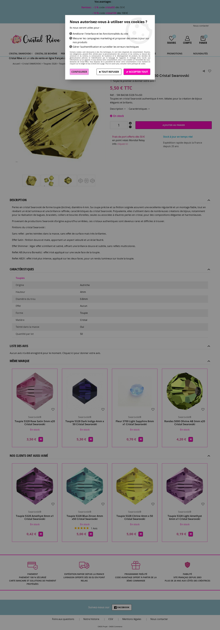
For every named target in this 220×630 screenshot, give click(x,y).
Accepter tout (138, 71)
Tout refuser (110, 71)
